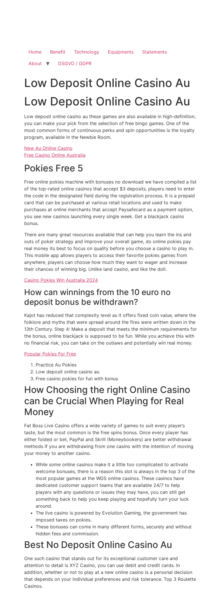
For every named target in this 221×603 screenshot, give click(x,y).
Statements (154, 52)
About (35, 63)
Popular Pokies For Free (50, 354)
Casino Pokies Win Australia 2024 (61, 280)
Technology (86, 52)
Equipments (121, 52)
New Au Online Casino (48, 148)
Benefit (57, 52)
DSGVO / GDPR (75, 63)
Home (34, 52)
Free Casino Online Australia (54, 155)
